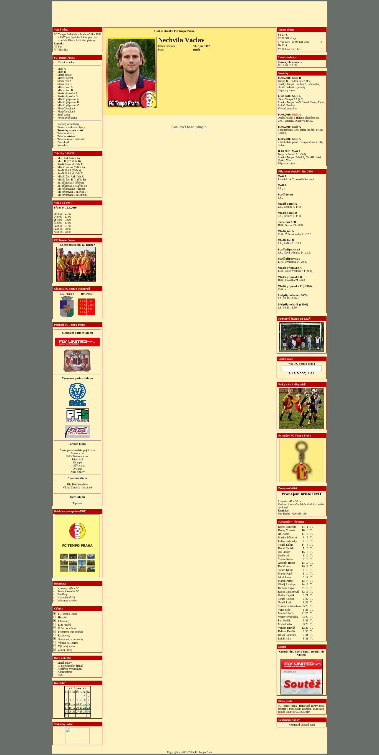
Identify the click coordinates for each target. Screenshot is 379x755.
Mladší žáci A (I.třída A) (70, 176)
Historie (62, 617)
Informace (63, 621)
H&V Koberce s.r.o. (77, 456)
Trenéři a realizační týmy (71, 127)
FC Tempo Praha (67, 613)
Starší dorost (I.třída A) (70, 164)
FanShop (62, 594)
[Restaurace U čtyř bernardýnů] (77, 370)
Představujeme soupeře (70, 631)
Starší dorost (64, 74)
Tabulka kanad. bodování (71, 139)
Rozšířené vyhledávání (69, 668)
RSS (60, 674)
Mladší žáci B (65, 90)
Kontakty (62, 145)
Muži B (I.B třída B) (69, 161)
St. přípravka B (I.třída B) (72, 185)
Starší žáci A (64, 80)
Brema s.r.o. (77, 453)
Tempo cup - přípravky (70, 639)
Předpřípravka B (66, 111)
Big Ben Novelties (77, 484)
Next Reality (77, 471)
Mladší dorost (65, 77)
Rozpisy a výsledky (68, 124)
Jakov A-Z (77, 459)
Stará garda (63, 114)
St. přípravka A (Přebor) (70, 182)
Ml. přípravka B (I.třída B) (72, 191)
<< (70, 688)
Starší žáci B (64, 84)
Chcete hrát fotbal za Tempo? (77, 244)
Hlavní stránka (65, 62)
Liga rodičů (64, 624)
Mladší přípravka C (68, 105)
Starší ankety (64, 662)
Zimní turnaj (65, 649)
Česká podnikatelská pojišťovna (77, 450)
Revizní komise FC (68, 591)
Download (63, 142)
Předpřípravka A (66, 108)
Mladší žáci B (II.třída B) (71, 179)
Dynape (77, 462)
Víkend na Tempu (68, 642)
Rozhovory (64, 635)
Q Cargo (77, 468)
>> (84, 688)
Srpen (77, 688)
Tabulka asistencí (66, 136)
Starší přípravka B (67, 96)
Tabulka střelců (65, 133)
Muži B (61, 71)
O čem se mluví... (68, 628)
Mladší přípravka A (68, 99)
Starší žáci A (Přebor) (69, 170)
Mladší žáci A (65, 87)
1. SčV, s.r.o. (77, 465)
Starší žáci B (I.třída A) (70, 173)
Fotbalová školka (67, 117)
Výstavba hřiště (66, 597)
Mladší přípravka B (68, 102)
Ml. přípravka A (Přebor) (71, 188)
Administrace (64, 671)
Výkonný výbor (66, 646)
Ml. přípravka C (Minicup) (72, 194)
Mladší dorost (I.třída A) (71, 167)
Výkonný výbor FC (68, 588)
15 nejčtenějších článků (70, 665)
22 (84, 707)
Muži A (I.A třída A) (68, 158)
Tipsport (77, 503)
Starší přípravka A (67, 93)
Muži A (61, 68)
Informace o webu (67, 600)
